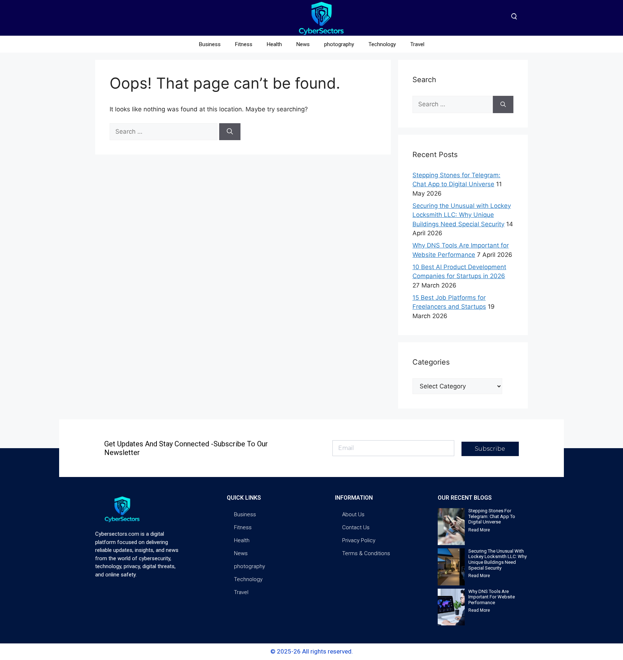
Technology (382, 44)
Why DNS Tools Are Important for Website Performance (491, 597)
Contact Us (356, 527)
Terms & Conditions (366, 553)
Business (210, 44)
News (303, 44)
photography (339, 44)
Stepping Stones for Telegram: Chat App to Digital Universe (491, 516)
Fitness (243, 44)
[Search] (229, 132)
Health (274, 44)
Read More (479, 529)
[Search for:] (164, 131)
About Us (353, 514)
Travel (417, 44)
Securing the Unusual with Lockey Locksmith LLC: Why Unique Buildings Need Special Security (461, 215)
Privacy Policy (358, 540)
